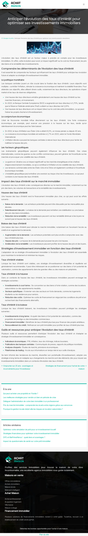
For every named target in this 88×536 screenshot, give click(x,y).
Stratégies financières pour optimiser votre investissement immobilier (31, 433)
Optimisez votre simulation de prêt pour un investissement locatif (29, 429)
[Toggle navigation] (83, 4)
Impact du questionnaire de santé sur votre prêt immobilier (27, 441)
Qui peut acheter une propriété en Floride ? (20, 393)
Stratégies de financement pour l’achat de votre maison (65, 367)
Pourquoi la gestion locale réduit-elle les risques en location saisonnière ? (33, 409)
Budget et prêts (9, 38)
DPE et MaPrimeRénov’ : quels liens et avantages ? (24, 437)
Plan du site (44, 534)
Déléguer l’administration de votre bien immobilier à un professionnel (31, 401)
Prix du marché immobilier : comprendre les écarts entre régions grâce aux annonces (37, 405)
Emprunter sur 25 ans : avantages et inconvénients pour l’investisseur (18, 367)
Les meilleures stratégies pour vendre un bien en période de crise (29, 397)
